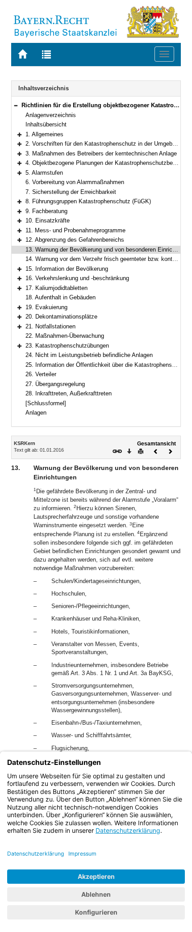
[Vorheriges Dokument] (156, 450)
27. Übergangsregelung (55, 384)
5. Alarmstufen (44, 172)
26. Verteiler (40, 374)
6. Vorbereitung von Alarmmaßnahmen (74, 182)
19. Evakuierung (46, 307)
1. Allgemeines (44, 134)
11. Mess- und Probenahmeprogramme (75, 230)
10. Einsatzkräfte (47, 220)
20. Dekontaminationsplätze (61, 316)
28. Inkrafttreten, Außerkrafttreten (68, 393)
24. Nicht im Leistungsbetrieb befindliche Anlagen (89, 355)
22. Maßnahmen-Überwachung (64, 335)
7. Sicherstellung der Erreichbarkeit (70, 192)
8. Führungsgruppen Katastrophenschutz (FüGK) (88, 201)
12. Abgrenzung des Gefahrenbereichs (74, 239)
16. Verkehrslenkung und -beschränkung (77, 278)
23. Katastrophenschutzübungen (67, 345)
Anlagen (35, 412)
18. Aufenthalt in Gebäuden (60, 297)
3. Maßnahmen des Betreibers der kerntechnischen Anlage (101, 153)
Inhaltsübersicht (46, 124)
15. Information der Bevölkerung (66, 268)
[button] (15, 105)
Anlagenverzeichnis (50, 115)
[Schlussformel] (45, 403)
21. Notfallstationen (50, 326)
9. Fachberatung (46, 211)
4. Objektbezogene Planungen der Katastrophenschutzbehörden (107, 163)
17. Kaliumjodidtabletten (56, 288)
